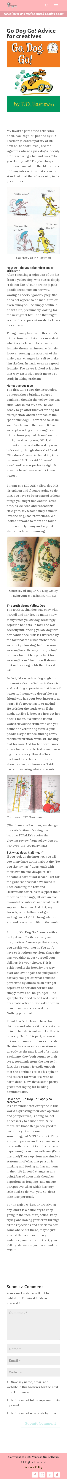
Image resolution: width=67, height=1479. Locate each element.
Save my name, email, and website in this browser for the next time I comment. (32, 1387)
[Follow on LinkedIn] (50, 1475)
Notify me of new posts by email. (34, 1413)
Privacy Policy (34, 1467)
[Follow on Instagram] (42, 1475)
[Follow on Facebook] (35, 1475)
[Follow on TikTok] (57, 1475)
